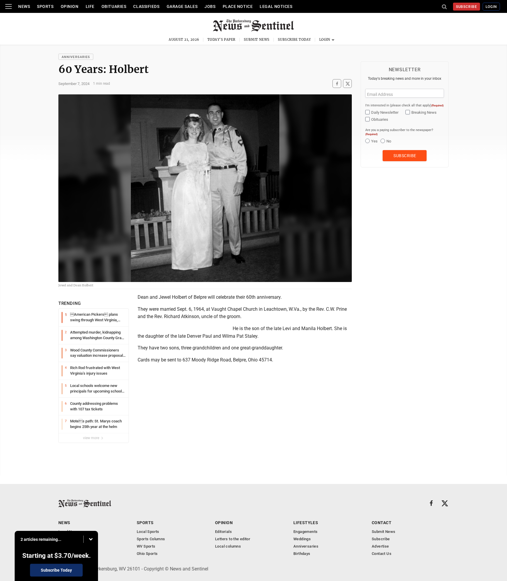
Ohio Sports (147, 553)
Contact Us (381, 553)
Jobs (210, 6)
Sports (45, 6)
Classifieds (146, 6)
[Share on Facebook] (336, 84)
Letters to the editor (232, 539)
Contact (381, 522)
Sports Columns (151, 539)
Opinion (70, 6)
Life (90, 6)
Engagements (305, 531)
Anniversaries (76, 57)
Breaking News (424, 112)
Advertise (380, 546)
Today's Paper (221, 40)
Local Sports (148, 531)
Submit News (257, 40)
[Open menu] (8, 6)
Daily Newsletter (384, 112)
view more (91, 438)
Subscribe (466, 7)
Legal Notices (276, 6)
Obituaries (114, 6)
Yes (374, 141)
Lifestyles (305, 522)
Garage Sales (182, 6)
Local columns (228, 546)
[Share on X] (347, 84)
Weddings (302, 539)
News (24, 6)
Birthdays (301, 553)
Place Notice (238, 6)
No (388, 141)
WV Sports (146, 546)
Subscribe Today (294, 40)
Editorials (223, 531)
